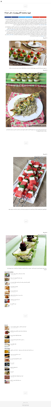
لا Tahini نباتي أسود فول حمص (15, 299)
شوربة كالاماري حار (13, 303)
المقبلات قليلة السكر (7, 10)
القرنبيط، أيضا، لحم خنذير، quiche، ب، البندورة (17, 339)
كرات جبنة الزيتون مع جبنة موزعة (15, 354)
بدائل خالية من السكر (9, 34)
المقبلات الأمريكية (12, 10)
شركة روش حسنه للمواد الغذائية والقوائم (16, 295)
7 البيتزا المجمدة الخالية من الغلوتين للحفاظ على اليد (18, 326)
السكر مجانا (41, 24)
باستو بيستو (12, 371)
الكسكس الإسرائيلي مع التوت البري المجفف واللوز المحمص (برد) (20, 282)
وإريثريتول (42, 35)
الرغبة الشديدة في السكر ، (10, 29)
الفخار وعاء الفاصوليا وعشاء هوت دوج (15, 358)
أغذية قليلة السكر (17, 10)
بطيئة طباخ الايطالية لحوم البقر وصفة (15, 335)
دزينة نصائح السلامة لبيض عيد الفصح (15, 380)
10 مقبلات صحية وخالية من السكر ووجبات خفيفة (17, 273)
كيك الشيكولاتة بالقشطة (13, 367)
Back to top (25, 402)
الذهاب (45, 24)
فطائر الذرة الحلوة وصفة (14, 286)
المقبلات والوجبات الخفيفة (23, 10)
